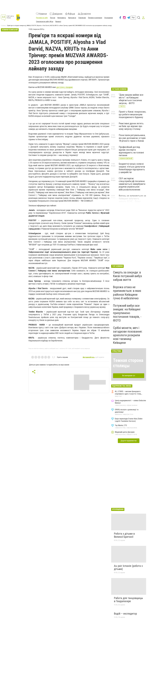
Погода (52, 18)
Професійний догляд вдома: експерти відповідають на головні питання (131, 151)
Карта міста (72, 18)
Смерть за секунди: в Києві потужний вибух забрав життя (127, 276)
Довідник (57, 14)
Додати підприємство (129, 441)
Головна (3, 25)
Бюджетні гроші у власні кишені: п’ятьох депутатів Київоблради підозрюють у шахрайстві (132, 167)
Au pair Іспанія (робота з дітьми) (128, 567)
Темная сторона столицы (128, 363)
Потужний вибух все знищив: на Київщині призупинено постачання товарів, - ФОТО (127, 313)
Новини (43, 14)
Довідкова (82, 18)
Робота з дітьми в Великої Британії (124, 535)
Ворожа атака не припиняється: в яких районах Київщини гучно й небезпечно (127, 292)
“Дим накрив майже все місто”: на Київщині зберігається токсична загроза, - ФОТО (131, 98)
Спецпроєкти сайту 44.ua (44, 21)
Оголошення (108, 18)
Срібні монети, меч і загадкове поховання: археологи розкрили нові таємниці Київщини (127, 335)
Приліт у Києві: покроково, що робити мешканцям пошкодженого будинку (132, 114)
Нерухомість (61, 18)
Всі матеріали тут (128, 375)
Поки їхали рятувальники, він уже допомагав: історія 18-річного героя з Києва (132, 138)
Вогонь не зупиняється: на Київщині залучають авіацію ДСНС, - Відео (132, 198)
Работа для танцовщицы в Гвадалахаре (128, 599)
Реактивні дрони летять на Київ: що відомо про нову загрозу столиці (131, 126)
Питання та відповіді (95, 18)
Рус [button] (133, 17)
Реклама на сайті (42, 18)
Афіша (71, 14)
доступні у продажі (64, 87)
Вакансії (58, 21)
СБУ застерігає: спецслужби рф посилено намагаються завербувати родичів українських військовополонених (132, 184)
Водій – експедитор (125, 613)
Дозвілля (85, 14)
